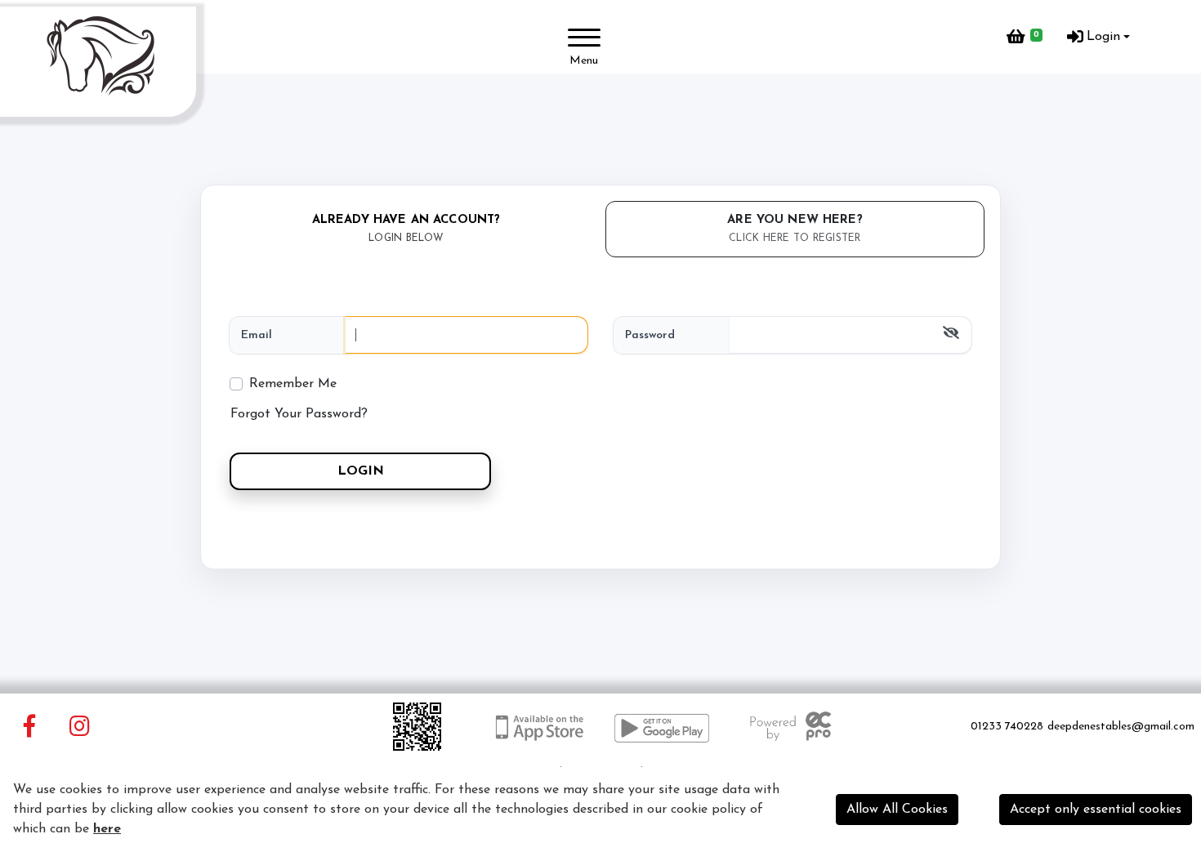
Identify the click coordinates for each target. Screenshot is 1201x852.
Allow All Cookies (897, 809)
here (107, 829)
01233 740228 (1007, 726)
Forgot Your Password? (299, 414)
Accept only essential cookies (1095, 809)
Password (650, 335)
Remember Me (293, 383)
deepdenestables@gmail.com (1120, 726)
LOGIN (360, 471)
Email (256, 335)
